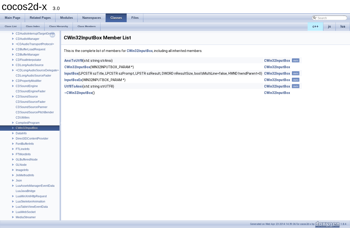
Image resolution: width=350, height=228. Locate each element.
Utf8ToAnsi (73, 86)
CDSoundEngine (27, 86)
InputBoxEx (73, 80)
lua (342, 26)
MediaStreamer (26, 217)
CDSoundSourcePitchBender (35, 112)
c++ (315, 26)
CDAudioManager (27, 39)
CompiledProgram (28, 122)
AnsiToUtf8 (73, 60)
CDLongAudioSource (30, 65)
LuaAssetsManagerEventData (35, 185)
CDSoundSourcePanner (31, 107)
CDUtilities (23, 117)
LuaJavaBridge (25, 191)
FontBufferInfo (25, 143)
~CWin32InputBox (78, 93)
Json (19, 180)
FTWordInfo (23, 154)
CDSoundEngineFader (30, 91)
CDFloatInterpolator (28, 60)
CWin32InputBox (27, 128)
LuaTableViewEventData (32, 206)
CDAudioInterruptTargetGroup (35, 33)
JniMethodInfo (25, 175)
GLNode (21, 164)
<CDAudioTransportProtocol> (35, 44)
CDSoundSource (27, 96)
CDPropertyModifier (28, 81)
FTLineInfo (23, 149)
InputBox (71, 73)
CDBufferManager (27, 54)
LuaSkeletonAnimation (30, 201)
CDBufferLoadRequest (30, 49)
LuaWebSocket (25, 212)
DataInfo (21, 133)
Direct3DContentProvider (32, 138)
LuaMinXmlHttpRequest (31, 196)
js (329, 26)
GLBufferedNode (27, 159)
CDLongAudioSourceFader (33, 75)
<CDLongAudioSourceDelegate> (37, 70)
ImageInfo (22, 170)
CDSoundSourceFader (30, 102)
